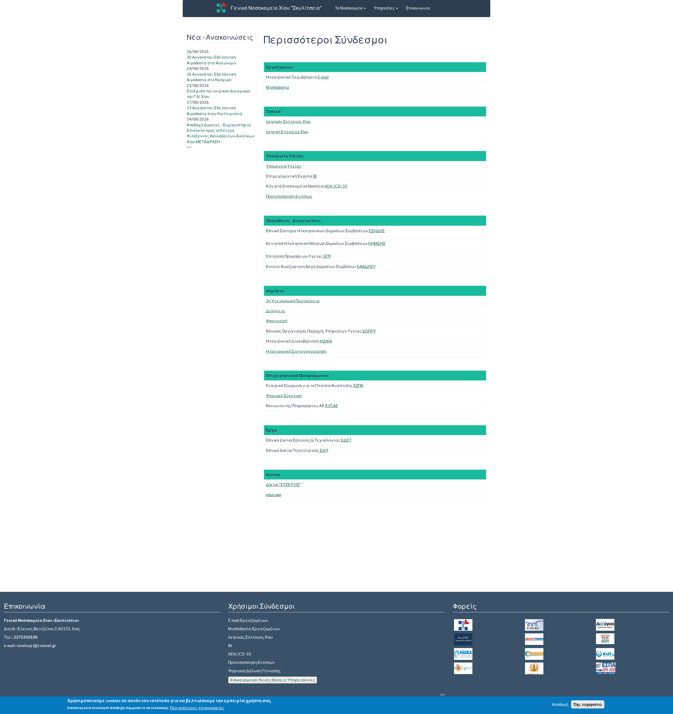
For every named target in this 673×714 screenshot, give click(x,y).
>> (189, 147)
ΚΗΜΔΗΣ (376, 243)
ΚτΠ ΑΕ (331, 405)
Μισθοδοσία (277, 87)
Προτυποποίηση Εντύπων (289, 196)
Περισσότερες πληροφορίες (197, 707)
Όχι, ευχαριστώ (587, 704)
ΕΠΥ (327, 256)
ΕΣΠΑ (358, 385)
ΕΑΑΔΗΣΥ (366, 266)
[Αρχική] (221, 7)
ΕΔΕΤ (346, 440)
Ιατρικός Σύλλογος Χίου (288, 121)
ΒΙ (315, 176)
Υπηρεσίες (384, 8)
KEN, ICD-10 (335, 186)
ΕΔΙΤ (324, 450)
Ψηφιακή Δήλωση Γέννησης (254, 670)
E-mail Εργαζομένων (248, 620)
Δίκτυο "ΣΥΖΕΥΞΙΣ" (283, 484)
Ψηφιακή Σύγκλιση (284, 395)
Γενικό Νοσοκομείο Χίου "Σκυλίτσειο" (276, 8)
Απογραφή (276, 320)
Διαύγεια (275, 310)
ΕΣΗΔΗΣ (377, 230)
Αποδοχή (560, 704)
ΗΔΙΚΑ (326, 341)
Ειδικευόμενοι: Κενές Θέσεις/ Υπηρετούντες (272, 679)
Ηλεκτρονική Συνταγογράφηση (296, 351)
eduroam (273, 494)
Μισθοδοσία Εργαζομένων (254, 628)
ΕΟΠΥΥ (369, 331)
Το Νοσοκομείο (349, 8)
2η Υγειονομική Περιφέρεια (293, 300)
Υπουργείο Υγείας (284, 166)
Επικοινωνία (418, 8)
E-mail (323, 77)
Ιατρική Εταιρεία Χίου (287, 131)
